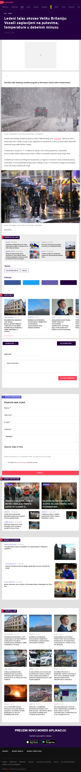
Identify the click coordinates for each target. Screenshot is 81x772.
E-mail (7, 422)
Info (5, 13)
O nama (4, 762)
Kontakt (31, 762)
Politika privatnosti (68, 762)
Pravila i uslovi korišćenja (11, 764)
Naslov (7, 408)
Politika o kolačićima (44, 762)
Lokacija (8, 429)
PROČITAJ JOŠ (10, 611)
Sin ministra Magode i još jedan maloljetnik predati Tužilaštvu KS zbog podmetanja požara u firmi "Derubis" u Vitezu (13, 326)
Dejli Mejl (57, 138)
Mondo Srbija (17, 751)
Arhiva (56, 762)
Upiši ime (7, 354)
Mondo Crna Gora (34, 751)
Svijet (10, 13)
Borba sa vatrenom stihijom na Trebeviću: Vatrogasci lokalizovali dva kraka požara (37, 324)
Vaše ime (8, 415)
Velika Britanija (12, 270)
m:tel (8, 769)
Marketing (13, 762)
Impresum (22, 762)
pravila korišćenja (22, 462)
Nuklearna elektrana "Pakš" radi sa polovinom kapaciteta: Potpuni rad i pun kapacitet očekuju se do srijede (61, 325)
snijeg (24, 270)
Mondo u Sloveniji (11, 540)
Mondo (5, 751)
